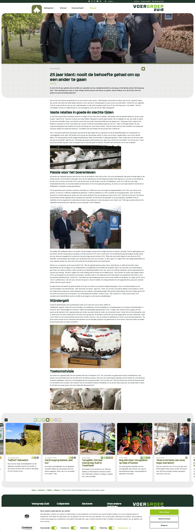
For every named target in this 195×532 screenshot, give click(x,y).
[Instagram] (94, 1)
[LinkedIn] (100, 1)
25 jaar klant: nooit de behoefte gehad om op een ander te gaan (83, 490)
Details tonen (123, 528)
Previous (6, 419)
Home (34, 490)
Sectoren (136, 1)
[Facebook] (91, 1)
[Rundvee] (39, 420)
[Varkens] (35, 420)
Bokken (63, 8)
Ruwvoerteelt (77, 8)
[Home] (89, 1)
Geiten (49, 490)
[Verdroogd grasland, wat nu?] (60, 452)
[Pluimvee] (43, 420)
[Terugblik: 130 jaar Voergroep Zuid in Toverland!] (97, 452)
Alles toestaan (164, 512)
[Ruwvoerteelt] (56, 420)
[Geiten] (37, 10)
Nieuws (93, 8)
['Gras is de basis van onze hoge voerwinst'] (171, 452)
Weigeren (164, 525)
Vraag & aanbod (145, 1)
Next (188, 419)
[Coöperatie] (60, 420)
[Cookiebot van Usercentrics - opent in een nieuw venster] (27, 528)
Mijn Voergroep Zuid (157, 1)
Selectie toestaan (164, 519)
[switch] (73, 528)
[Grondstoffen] (52, 420)
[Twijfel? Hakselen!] (23, 452)
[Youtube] (97, 1)
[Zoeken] (105, 1)
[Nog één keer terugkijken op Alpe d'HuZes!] (134, 452)
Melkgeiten (49, 8)
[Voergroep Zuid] (147, 10)
